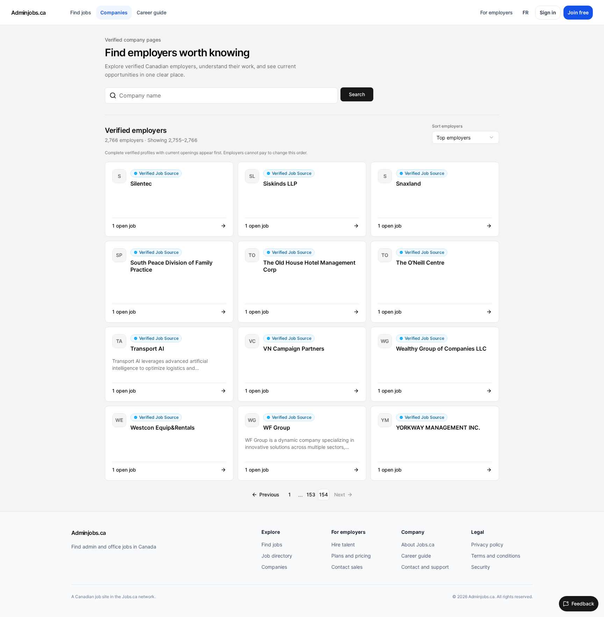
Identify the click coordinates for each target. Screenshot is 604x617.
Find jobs (80, 12)
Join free (578, 12)
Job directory (276, 556)
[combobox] (226, 95)
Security (480, 567)
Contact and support (425, 567)
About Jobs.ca (417, 544)
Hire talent (343, 544)
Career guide (151, 12)
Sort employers (447, 126)
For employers (496, 12)
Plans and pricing (351, 556)
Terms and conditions (495, 556)
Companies (114, 12)
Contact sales (346, 567)
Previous (269, 494)
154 (323, 494)
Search (357, 94)
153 (311, 494)
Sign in (548, 12)
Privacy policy (487, 544)
